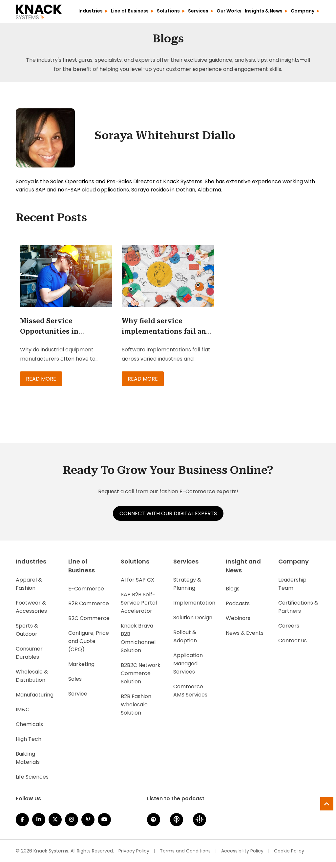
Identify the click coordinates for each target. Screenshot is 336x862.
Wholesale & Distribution (32, 676)
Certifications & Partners (298, 607)
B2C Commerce (89, 618)
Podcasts (238, 603)
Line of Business (130, 11)
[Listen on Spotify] (153, 819)
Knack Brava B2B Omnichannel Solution (138, 638)
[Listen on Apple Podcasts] (176, 819)
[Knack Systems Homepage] (39, 11)
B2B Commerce (88, 603)
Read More (41, 379)
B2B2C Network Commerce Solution (140, 673)
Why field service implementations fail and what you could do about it (166, 327)
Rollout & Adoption (185, 636)
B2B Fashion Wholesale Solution (136, 705)
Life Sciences (32, 777)
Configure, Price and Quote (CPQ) (88, 641)
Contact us (292, 640)
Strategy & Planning (187, 584)
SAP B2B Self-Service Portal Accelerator (139, 603)
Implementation (194, 603)
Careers (288, 626)
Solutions (168, 11)
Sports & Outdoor (27, 630)
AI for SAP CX (137, 580)
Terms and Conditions (185, 851)
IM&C (23, 709)
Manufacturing (34, 694)
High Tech (28, 739)
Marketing (81, 664)
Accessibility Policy (242, 851)
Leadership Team (292, 584)
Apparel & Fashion (29, 584)
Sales (75, 679)
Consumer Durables (29, 653)
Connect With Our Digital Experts (168, 513)
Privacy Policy (133, 851)
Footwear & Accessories (31, 607)
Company (302, 11)
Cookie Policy (289, 851)
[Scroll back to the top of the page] (326, 803)
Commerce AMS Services (190, 690)
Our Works (229, 11)
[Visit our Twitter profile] (55, 819)
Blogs (233, 588)
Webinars (238, 618)
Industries (90, 11)
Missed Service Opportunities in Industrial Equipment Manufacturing (57, 327)
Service (77, 693)
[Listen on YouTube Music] (104, 819)
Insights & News (264, 11)
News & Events (244, 633)
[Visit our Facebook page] (22, 819)
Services (198, 11)
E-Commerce (86, 588)
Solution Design (192, 617)
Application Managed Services (188, 663)
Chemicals (29, 724)
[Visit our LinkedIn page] (38, 819)
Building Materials (28, 758)
